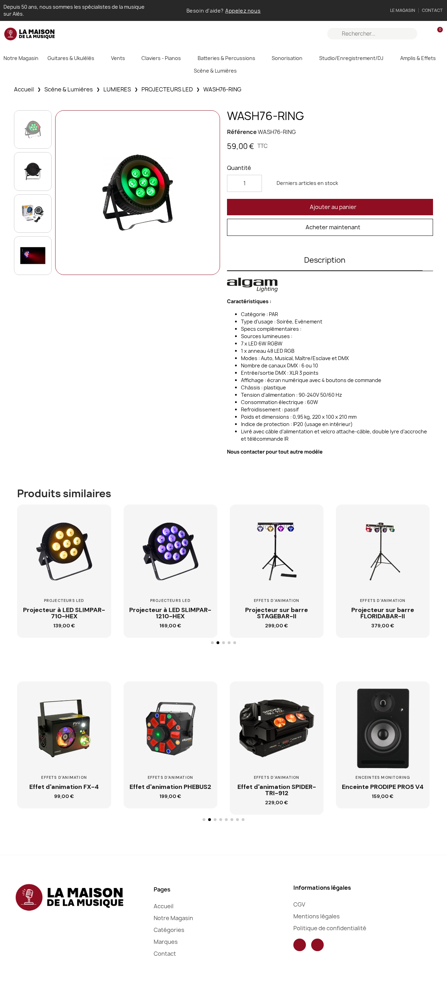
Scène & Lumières (215, 70)
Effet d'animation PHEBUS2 (170, 787)
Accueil (24, 89)
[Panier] (437, 33)
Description (324, 260)
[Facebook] (299, 945)
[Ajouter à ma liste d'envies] (97, 536)
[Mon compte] (425, 34)
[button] (330, 207)
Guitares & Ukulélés (70, 58)
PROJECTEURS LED (167, 89)
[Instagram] (317, 945)
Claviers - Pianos (161, 58)
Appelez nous (243, 10)
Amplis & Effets (418, 58)
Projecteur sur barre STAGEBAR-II (276, 613)
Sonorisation (287, 58)
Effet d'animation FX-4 (64, 787)
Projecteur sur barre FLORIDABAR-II (382, 613)
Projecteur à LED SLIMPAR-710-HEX (64, 613)
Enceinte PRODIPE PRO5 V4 (383, 787)
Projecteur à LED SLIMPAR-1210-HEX (170, 613)
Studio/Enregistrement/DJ (351, 58)
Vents (118, 58)
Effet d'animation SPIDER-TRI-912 (276, 790)
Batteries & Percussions (226, 58)
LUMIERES (117, 89)
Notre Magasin (20, 58)
